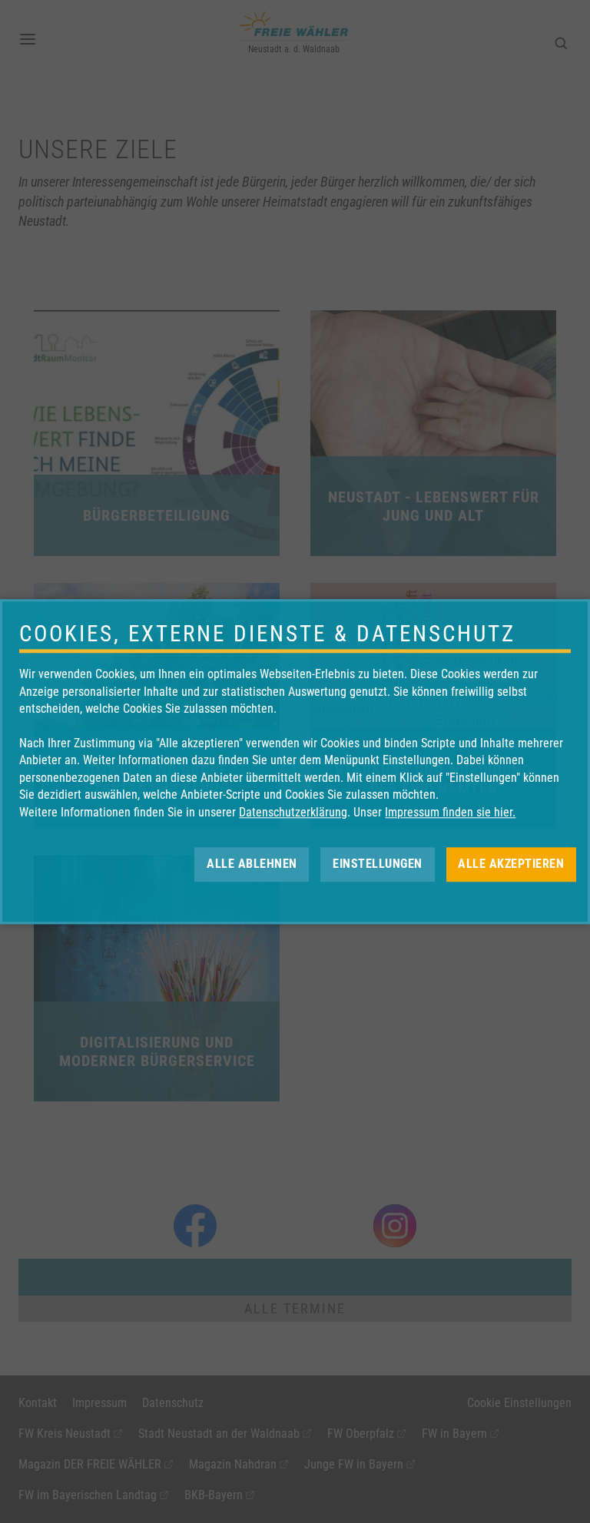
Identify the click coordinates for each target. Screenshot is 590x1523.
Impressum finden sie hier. (450, 812)
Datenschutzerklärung (293, 812)
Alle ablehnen (252, 863)
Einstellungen (378, 863)
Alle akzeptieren (511, 863)
